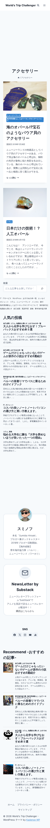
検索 (5, 283)
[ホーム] (18, 77)
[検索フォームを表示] (38, 5)
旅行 (41, 302)
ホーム (11, 804)
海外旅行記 (43, 305)
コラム (9, 222)
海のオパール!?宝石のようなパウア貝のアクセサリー (23, 133)
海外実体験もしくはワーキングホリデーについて (24, 120)
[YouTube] (30, 635)
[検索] (42, 288)
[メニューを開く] (44, 5)
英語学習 (25, 309)
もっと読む (12, 178)
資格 (31, 309)
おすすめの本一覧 (30, 298)
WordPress (17, 298)
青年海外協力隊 (41, 309)
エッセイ (41, 298)
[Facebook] (14, 635)
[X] (19, 635)
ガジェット (4, 302)
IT (0, 298)
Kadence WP (33, 820)
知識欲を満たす (6, 309)
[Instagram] (25, 635)
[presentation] (25, 96)
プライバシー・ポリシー (29, 804)
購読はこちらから (25, 611)
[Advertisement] (25, 37)
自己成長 (16, 309)
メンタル (35, 302)
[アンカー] (35, 635)
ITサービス (7, 298)
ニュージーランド (13, 115)
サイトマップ (25, 809)
